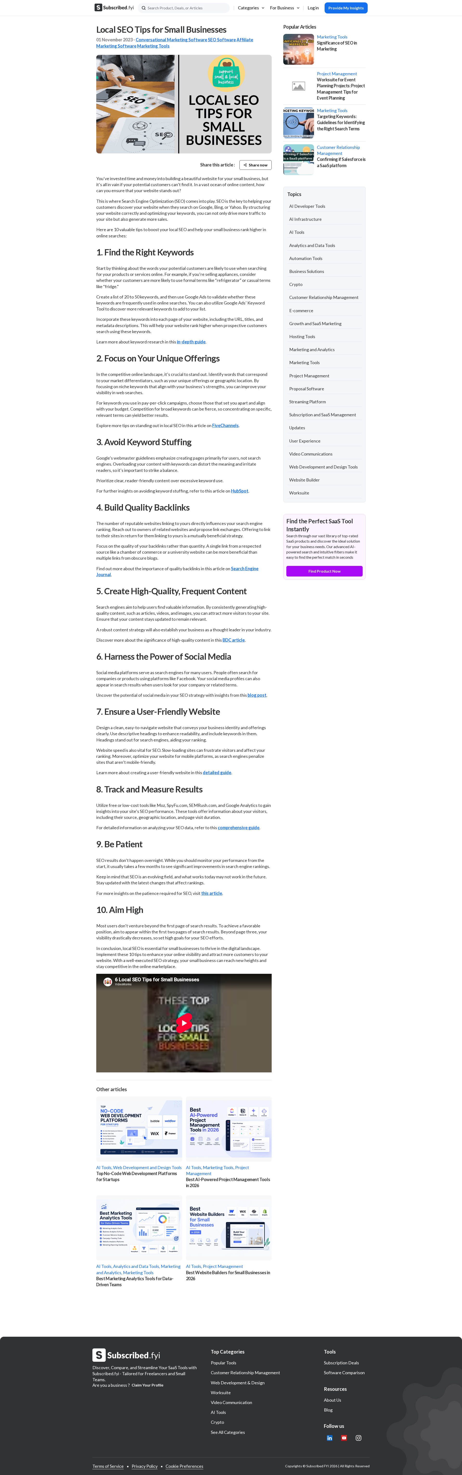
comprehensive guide (238, 827)
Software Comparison (344, 1372)
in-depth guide (191, 341)
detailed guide (217, 772)
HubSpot (239, 491)
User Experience (305, 440)
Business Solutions (306, 271)
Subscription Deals (341, 1362)
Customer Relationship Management (324, 297)
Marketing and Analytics (312, 349)
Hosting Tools (302, 336)
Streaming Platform (307, 401)
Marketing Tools (153, 46)
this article (211, 893)
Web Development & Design (238, 1382)
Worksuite (299, 492)
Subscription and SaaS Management (322, 414)
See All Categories (228, 1432)
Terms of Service (108, 1466)
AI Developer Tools (307, 206)
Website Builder (304, 479)
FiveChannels (225, 425)
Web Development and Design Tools (323, 466)
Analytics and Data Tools (312, 245)
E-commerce (301, 310)
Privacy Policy (145, 1466)
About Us (332, 1400)
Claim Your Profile (147, 1385)
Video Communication (231, 1402)
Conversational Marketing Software (171, 39)
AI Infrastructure (305, 219)
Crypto (295, 284)
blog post (257, 695)
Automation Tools (305, 258)
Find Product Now (324, 571)
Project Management (309, 375)
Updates (297, 427)
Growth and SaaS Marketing (315, 323)
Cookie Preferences (184, 1466)
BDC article (234, 640)
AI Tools (296, 232)
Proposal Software (306, 388)
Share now (258, 165)
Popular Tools (223, 1362)
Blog (328, 1409)
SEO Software (222, 39)
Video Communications (311, 453)
